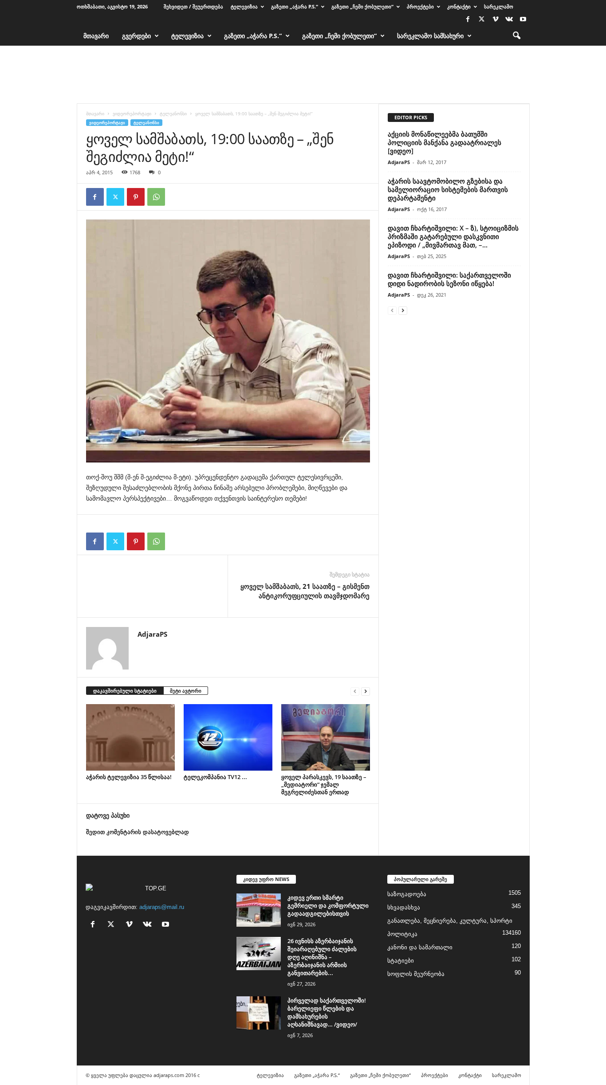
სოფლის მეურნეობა (416, 974)
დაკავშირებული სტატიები (125, 690)
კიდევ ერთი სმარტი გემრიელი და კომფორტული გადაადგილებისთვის (328, 905)
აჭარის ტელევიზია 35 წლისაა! (129, 777)
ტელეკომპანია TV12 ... (215, 777)
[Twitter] (481, 19)
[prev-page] (354, 691)
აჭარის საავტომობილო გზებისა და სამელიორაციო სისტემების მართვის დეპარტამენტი (448, 189)
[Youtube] (523, 19)
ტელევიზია (244, 6)
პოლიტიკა (402, 934)
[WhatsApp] (156, 197)
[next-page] (365, 691)
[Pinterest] (136, 197)
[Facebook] (468, 19)
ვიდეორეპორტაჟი (132, 113)
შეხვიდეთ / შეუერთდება (193, 6)
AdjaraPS (152, 634)
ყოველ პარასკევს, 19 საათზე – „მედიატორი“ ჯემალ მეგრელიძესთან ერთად (323, 784)
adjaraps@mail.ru (161, 907)
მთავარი (96, 35)
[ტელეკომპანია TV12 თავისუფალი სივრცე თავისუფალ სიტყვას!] (228, 737)
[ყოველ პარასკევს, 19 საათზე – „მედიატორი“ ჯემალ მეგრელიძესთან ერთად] (325, 737)
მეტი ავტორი (185, 690)
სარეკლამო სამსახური (430, 35)
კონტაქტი (459, 6)
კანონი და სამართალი (420, 947)
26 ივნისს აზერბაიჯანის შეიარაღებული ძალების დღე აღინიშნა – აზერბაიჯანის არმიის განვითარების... (322, 957)
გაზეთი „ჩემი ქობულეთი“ (362, 6)
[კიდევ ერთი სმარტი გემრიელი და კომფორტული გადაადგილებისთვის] (258, 910)
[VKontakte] (509, 19)
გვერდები (136, 35)
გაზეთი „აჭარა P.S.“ (294, 6)
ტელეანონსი (173, 113)
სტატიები (400, 960)
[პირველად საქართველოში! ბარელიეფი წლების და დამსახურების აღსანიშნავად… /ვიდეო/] (258, 1013)
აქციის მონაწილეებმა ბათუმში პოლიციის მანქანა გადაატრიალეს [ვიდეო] (444, 142)
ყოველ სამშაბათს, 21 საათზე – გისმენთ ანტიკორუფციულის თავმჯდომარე (305, 591)
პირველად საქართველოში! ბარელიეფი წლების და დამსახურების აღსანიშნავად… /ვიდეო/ (326, 1012)
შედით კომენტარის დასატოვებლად (137, 832)
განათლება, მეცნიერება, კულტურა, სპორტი (449, 920)
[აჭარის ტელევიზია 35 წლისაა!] (130, 737)
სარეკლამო (498, 6)
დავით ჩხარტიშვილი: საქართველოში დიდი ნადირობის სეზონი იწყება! (449, 279)
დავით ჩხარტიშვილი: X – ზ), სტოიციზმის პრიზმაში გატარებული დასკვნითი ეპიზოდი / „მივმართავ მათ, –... (453, 236)
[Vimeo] (495, 19)
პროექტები (420, 6)
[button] (516, 36)
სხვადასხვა (403, 907)
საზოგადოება (406, 894)
